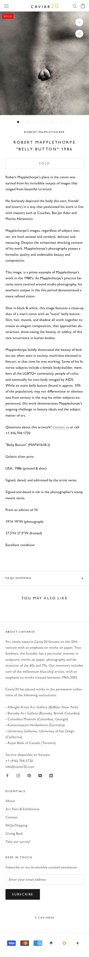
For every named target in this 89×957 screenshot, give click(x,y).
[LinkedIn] (51, 775)
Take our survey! (17, 841)
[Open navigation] (6, 5)
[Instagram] (18, 775)
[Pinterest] (29, 775)
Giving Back (14, 833)
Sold (44, 163)
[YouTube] (40, 775)
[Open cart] (83, 6)
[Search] (75, 6)
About (10, 801)
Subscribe (22, 894)
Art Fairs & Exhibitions (22, 809)
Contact (11, 817)
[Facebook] (7, 775)
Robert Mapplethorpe (44, 132)
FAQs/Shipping (18, 578)
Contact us (60, 427)
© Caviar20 (45, 917)
